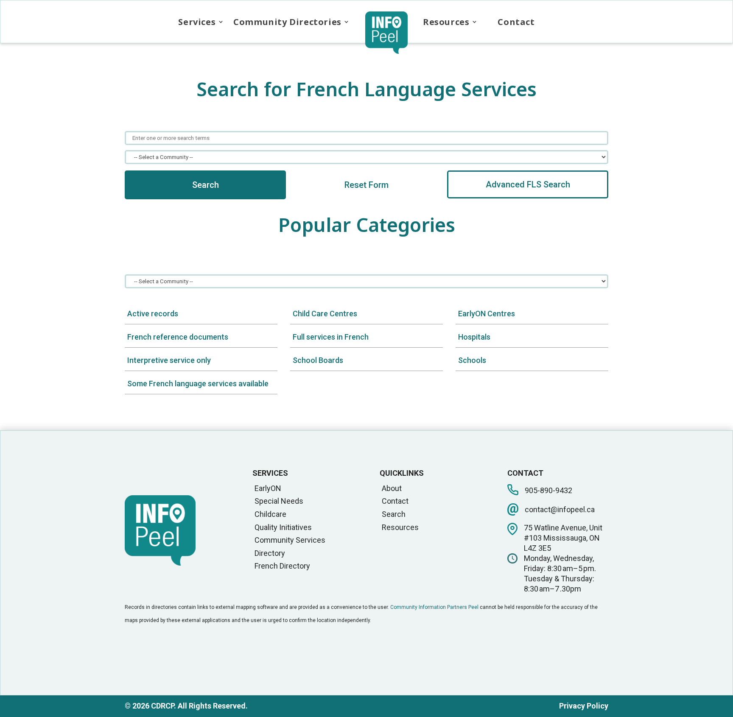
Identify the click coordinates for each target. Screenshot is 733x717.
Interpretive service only (169, 360)
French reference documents (177, 336)
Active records (152, 313)
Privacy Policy (583, 705)
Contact (516, 22)
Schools (472, 360)
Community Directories (287, 22)
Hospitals (474, 336)
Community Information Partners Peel (434, 607)
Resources (446, 22)
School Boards (318, 360)
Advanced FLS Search (528, 184)
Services (196, 22)
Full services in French (331, 336)
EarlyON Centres (486, 313)
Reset (366, 185)
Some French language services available (198, 383)
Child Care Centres (325, 313)
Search (205, 185)
